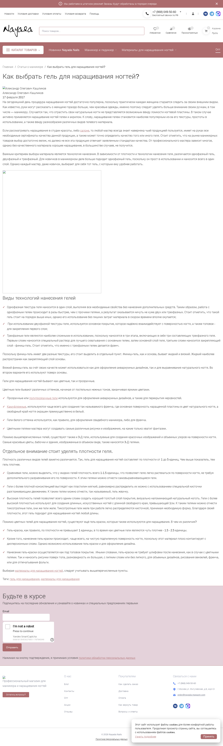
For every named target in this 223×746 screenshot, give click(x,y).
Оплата (122, 698)
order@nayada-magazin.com (191, 695)
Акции (67, 705)
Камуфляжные (16, 406)
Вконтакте (205, 13)
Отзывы (68, 711)
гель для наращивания (25, 579)
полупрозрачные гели (43, 398)
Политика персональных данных (112, 739)
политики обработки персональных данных (107, 657)
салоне (84, 130)
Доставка (123, 691)
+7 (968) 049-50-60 (164, 11)
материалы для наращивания (60, 579)
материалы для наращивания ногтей (39, 570)
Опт (66, 698)
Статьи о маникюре (30, 66)
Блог (66, 684)
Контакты (69, 691)
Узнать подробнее (145, 736)
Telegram (212, 13)
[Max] (218, 13)
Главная (8, 66)
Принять (208, 736)
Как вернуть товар (128, 705)
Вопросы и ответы (128, 711)
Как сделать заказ (128, 684)
